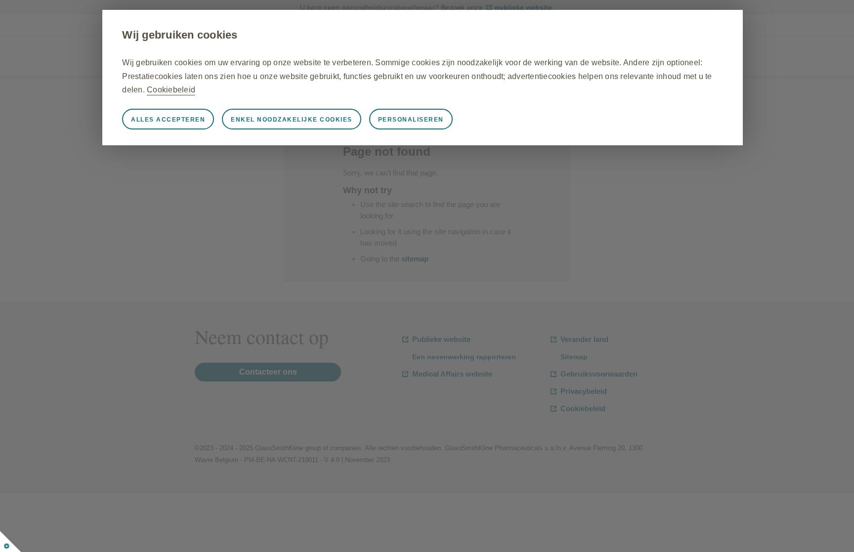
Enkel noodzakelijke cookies (291, 119)
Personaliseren (411, 119)
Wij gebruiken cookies (179, 35)
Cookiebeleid (171, 89)
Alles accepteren (168, 119)
